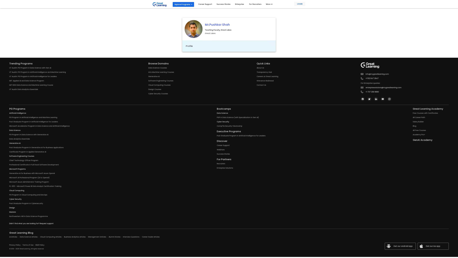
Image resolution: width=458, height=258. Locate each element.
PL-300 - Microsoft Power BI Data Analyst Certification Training (35, 186)
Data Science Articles (29, 237)
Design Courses (154, 89)
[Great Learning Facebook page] (363, 99)
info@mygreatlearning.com (377, 74)
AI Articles (13, 237)
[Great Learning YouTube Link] (383, 99)
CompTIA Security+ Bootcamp (229, 126)
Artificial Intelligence (17, 113)
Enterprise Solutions (225, 168)
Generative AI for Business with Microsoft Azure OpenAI (32, 173)
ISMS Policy (39, 245)
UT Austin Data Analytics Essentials (23, 89)
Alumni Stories (114, 237)
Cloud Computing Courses (159, 85)
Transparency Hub (264, 72)
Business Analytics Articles (75, 237)
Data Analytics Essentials (19, 139)
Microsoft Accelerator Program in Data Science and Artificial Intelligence (39, 126)
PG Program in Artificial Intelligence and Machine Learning (33, 117)
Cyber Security (15, 199)
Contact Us (261, 85)
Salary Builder (418, 122)
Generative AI (154, 76)
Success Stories (223, 4)
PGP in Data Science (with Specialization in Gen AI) (238, 117)
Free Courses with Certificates (425, 113)
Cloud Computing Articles (51, 237)
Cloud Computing (16, 190)
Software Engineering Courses (160, 81)
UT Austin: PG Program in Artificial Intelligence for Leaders (33, 76)
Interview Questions (131, 237)
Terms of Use (28, 245)
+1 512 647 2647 (372, 78)
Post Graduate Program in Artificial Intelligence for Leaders (33, 122)
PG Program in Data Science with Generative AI (28, 134)
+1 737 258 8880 (372, 92)
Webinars (221, 149)
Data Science (15, 130)
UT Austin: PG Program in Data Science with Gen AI (30, 68)
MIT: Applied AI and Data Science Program (26, 81)
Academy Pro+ (419, 134)
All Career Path (419, 117)
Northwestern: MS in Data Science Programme (28, 216)
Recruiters (221, 163)
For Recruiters (255, 4)
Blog (414, 126)
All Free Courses (419, 130)
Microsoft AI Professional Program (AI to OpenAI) (29, 177)
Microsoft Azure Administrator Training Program (29, 182)
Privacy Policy (15, 245)
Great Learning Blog (21, 232)
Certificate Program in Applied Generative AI (27, 152)
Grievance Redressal (265, 81)
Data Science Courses (157, 68)
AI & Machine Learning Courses (161, 72)
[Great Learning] (160, 4)
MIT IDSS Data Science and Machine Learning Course (31, 85)
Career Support (205, 4)
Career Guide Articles (151, 237)
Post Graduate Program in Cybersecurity (26, 203)
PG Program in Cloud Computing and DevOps (28, 195)
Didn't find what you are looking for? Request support (31, 223)
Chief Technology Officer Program (23, 160)
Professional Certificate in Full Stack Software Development (34, 165)
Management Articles (97, 237)
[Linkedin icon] (376, 99)
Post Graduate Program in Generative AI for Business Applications (36, 147)
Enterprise (239, 4)
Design (12, 208)
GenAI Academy (422, 140)
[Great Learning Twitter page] (369, 99)
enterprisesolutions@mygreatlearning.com (383, 87)
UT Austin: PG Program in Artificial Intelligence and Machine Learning (37, 72)
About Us (260, 68)
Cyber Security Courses (158, 93)
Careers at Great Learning (267, 76)
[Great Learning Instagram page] (389, 99)
